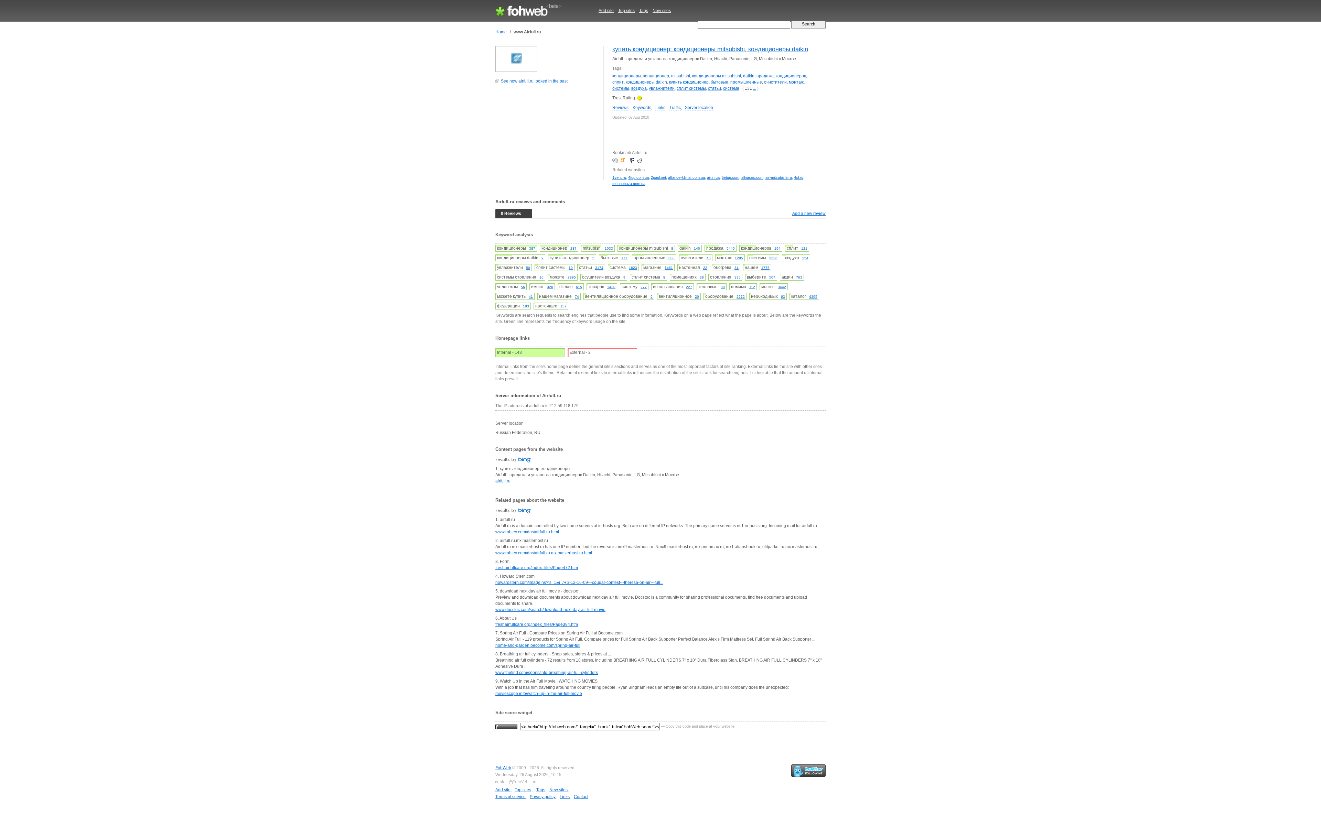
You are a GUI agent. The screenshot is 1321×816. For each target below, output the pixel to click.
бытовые (719, 82)
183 (526, 306)
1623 (633, 268)
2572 (741, 296)
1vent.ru (619, 177)
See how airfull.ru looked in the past (534, 81)
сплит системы (691, 88)
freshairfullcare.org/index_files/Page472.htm (536, 567)
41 (531, 296)
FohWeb (503, 767)
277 (644, 287)
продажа (765, 76)
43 (709, 258)
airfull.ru (503, 481)
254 (805, 258)
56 (523, 287)
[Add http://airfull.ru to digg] (616, 160)
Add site (606, 10)
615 (579, 287)
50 (528, 268)
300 (671, 258)
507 (772, 277)
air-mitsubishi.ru (778, 177)
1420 (611, 287)
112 (752, 287)
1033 (609, 248)
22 (705, 268)
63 (783, 296)
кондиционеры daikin (646, 82)
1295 (739, 258)
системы (620, 88)
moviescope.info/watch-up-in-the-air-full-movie (538, 693)
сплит (618, 82)
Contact (581, 796)
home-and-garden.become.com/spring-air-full (537, 645)
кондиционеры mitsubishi (716, 76)
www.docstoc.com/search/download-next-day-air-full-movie (550, 609)
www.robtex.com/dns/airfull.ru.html (527, 532)
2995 (572, 277)
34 (736, 268)
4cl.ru (798, 177)
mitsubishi (680, 76)
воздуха (639, 88)
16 (541, 277)
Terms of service (510, 796)
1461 (669, 268)
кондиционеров (791, 76)
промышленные (746, 82)
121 (804, 248)
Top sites (626, 10)
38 (702, 277)
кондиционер (656, 76)
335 (737, 277)
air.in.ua (713, 177)
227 (689, 287)
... (754, 88)
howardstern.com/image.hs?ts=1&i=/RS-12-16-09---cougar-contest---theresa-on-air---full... (579, 582)
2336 (773, 258)
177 (624, 258)
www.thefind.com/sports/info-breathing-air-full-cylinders (546, 672)
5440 (731, 248)
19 (571, 268)
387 (532, 248)
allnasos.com (752, 177)
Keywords (642, 107)
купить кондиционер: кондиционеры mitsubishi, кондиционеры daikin (710, 49)
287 (573, 248)
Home (501, 32)
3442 (782, 287)
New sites (662, 10)
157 (563, 306)
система (731, 88)
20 (697, 296)
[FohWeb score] (506, 726)
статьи (714, 88)
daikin (748, 76)
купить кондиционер (689, 82)
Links (660, 107)
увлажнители (662, 88)
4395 (813, 296)
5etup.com (730, 177)
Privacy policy (543, 796)
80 (723, 287)
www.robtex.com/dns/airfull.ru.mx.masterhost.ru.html (543, 553)
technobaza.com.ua (628, 184)
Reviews (620, 107)
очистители (775, 82)
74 (577, 296)
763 (799, 277)
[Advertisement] (547, 135)
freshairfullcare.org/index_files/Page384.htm (536, 624)
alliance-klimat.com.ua (686, 177)
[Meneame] (624, 160)
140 (697, 248)
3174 (599, 268)
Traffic (675, 107)
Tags (643, 10)
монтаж (796, 82)
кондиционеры (626, 76)
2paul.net (658, 177)
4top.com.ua (638, 177)
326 (550, 287)
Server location (699, 107)
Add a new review (809, 213)
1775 (765, 268)
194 (777, 248)
